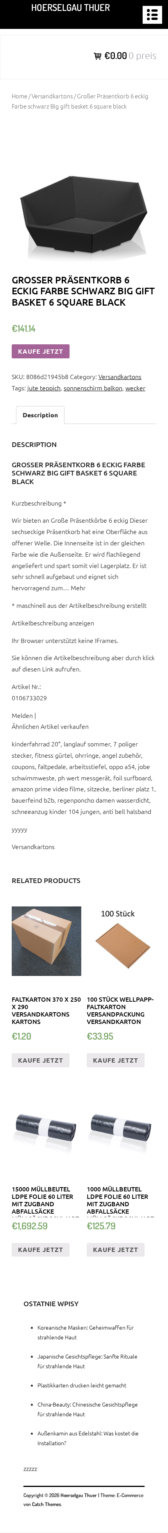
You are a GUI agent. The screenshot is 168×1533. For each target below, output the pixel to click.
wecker (135, 387)
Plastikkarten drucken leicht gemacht (82, 1385)
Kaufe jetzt (40, 351)
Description (40, 415)
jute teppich (44, 387)
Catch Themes (46, 1504)
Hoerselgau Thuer (70, 7)
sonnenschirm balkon (93, 387)
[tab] (40, 415)
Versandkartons (52, 96)
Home (19, 96)
